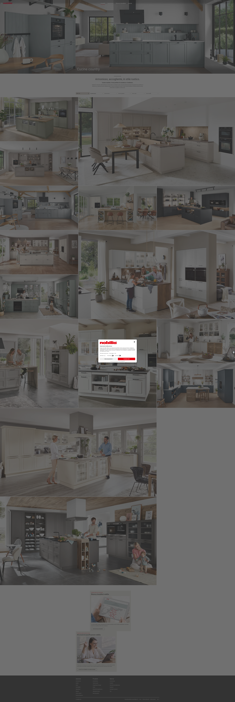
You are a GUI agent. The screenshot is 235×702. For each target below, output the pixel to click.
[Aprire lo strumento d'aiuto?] (233, 352)
